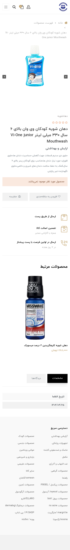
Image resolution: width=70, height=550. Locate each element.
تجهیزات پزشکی (60, 443)
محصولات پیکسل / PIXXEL (54, 484)
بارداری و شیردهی (25, 457)
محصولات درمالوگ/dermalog (19, 505)
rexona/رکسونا (60, 519)
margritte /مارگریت (58, 512)
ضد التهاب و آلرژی (58, 463)
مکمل (65, 457)
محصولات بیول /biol (58, 498)
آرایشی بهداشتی (59, 436)
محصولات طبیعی (25, 463)
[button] (28, 7)
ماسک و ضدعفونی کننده (56, 450)
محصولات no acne (58, 505)
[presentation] (66, 77)
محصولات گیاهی (59, 470)
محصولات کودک (26, 436)
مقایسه (13, 196)
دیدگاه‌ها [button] (36, 378)
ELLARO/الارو (27, 498)
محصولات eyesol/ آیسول (55, 491)
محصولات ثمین (26, 484)
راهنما (65, 477)
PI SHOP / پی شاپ (24, 512)
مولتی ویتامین (26, 450)
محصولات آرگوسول (24, 491)
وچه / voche (28, 519)
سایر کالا (30, 470)
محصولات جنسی (26, 443)
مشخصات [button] (57, 378)
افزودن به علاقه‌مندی (47, 196)
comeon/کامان (26, 477)
